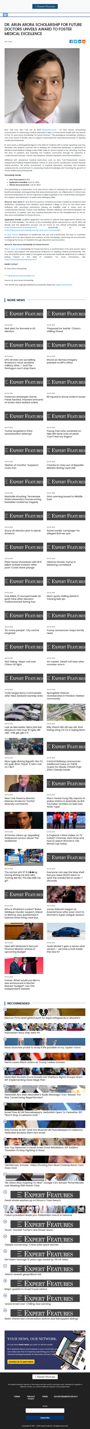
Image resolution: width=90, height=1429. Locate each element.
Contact (73, 1396)
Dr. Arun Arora (14, 249)
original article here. (64, 284)
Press (45, 1396)
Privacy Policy (31, 1397)
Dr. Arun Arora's (11, 234)
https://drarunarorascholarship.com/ (21, 227)
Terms (17, 1396)
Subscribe (45, 1417)
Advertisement (61, 1396)
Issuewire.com (49, 130)
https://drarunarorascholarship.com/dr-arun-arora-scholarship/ (32, 230)
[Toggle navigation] (5, 15)
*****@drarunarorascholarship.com (20, 275)
